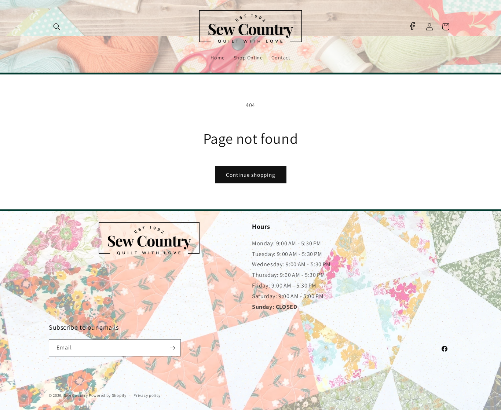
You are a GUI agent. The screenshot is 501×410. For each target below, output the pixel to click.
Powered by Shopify (108, 395)
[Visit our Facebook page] (412, 26)
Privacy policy (147, 395)
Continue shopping (250, 174)
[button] (57, 27)
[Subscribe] (172, 347)
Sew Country (76, 395)
